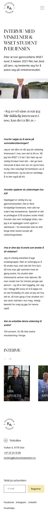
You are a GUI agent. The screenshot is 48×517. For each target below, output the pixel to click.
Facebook (9, 502)
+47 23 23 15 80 (12, 452)
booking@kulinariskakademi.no (20, 458)
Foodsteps (9, 508)
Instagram (21, 502)
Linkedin (32, 502)
